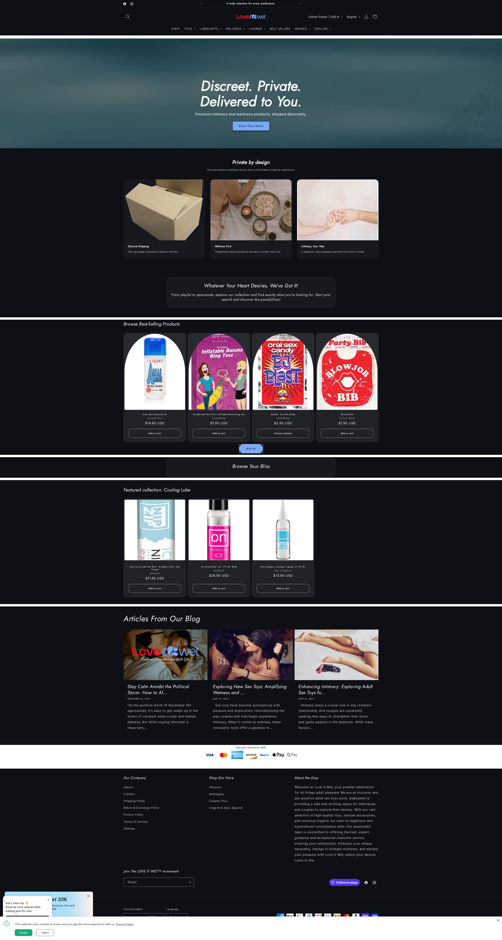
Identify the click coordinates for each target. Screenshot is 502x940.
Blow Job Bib (347, 414)
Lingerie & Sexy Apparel (226, 807)
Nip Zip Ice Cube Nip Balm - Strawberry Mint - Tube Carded (155, 568)
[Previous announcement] (201, 3)
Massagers (216, 794)
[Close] (498, 920)
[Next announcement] (300, 3)
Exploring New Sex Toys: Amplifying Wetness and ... (249, 689)
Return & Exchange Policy (141, 807)
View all (251, 448)
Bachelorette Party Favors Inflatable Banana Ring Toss (219, 414)
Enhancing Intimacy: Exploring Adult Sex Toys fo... (335, 689)
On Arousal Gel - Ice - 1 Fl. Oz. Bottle (219, 566)
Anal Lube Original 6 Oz (155, 414)
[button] (128, 16)
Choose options (283, 433)
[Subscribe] (189, 882)
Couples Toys (218, 800)
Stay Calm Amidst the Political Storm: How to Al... (158, 689)
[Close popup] (48, 899)
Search (128, 787)
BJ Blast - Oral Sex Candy (283, 414)
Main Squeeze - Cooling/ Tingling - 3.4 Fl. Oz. (283, 566)
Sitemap (129, 828)
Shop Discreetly (251, 126)
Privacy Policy (133, 814)
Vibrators (215, 787)
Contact (129, 794)
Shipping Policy (134, 800)
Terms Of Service (136, 821)
